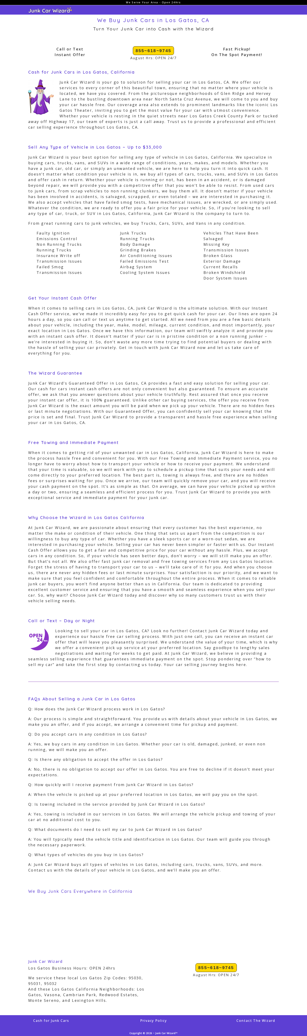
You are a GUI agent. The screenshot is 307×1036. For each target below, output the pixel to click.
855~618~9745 (153, 50)
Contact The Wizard (255, 1020)
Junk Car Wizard (45, 961)
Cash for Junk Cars (51, 1020)
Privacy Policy (153, 1020)
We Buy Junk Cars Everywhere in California (80, 891)
